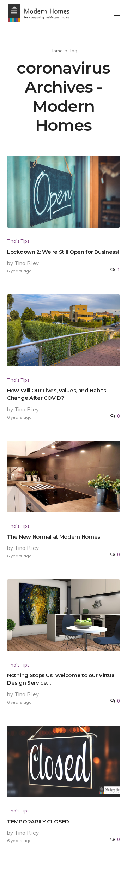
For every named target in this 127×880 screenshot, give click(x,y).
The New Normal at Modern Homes (53, 536)
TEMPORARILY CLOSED (38, 821)
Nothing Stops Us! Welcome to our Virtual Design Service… (61, 679)
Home (56, 50)
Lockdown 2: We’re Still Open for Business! (63, 251)
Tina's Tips (18, 241)
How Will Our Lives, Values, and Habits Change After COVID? (56, 394)
